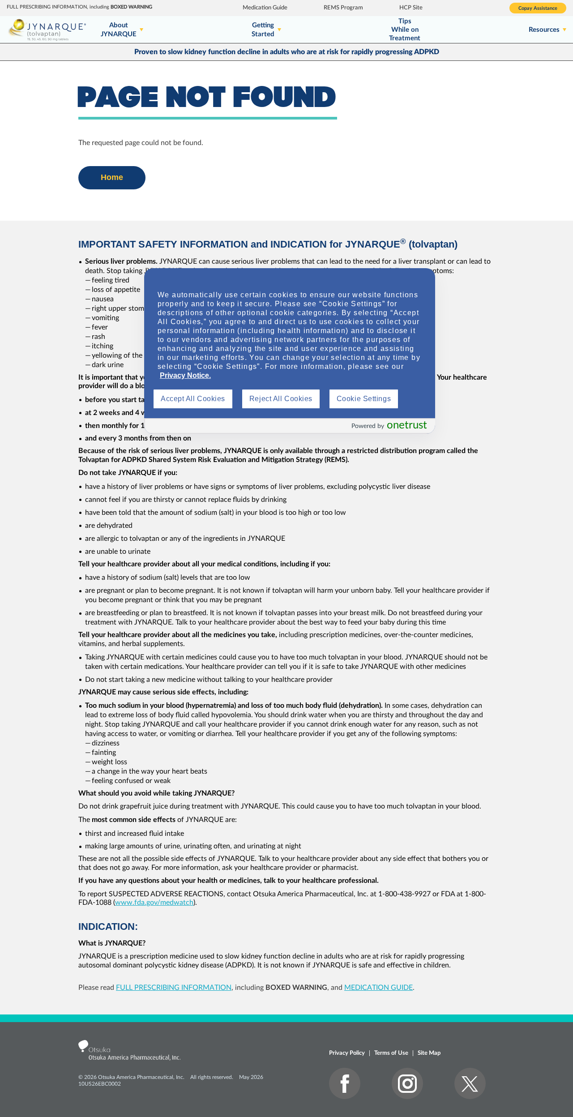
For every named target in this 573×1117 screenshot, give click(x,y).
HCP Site (411, 8)
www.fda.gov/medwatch (154, 902)
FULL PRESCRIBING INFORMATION (173, 987)
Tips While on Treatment (404, 30)
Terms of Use (391, 1053)
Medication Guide (265, 8)
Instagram (407, 1083)
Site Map (429, 1053)
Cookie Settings (364, 398)
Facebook (344, 1083)
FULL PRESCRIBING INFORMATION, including (79, 6)
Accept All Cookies (193, 398)
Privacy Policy (347, 1053)
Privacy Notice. (185, 375)
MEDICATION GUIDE (378, 987)
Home (112, 177)
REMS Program (343, 8)
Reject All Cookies (280, 398)
